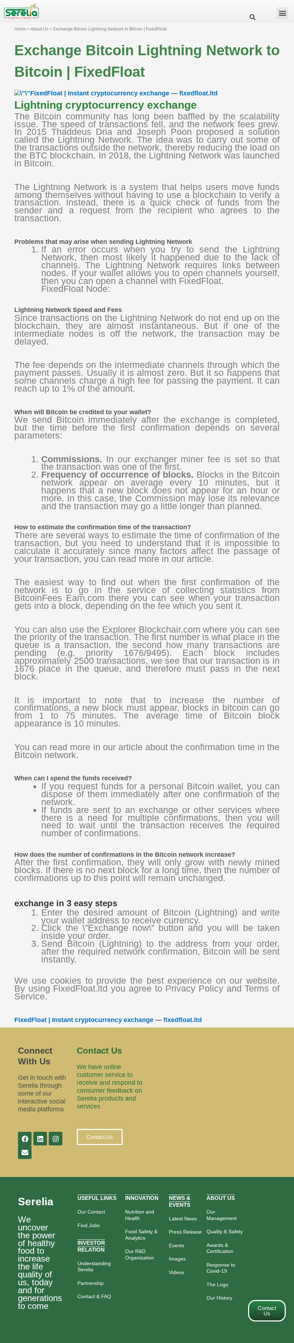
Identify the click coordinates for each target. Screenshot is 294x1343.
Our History (219, 1298)
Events (176, 1245)
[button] (282, 13)
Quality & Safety (225, 1231)
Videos (176, 1272)
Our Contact (91, 1212)
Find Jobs (88, 1225)
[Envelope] (25, 1152)
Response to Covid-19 (221, 1268)
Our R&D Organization (139, 1254)
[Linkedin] (40, 1138)
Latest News (183, 1218)
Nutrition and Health (139, 1215)
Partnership (90, 1283)
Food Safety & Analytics (141, 1235)
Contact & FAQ (94, 1296)
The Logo (217, 1284)
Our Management (222, 1215)
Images (177, 1259)
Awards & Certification (220, 1248)
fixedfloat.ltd (198, 93)
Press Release (185, 1232)
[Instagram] (55, 1138)
